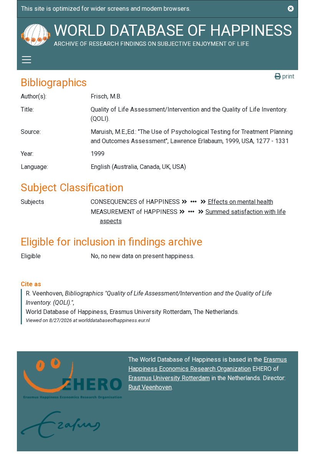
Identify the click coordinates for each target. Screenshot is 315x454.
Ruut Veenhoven (150, 387)
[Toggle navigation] (26, 59)
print (287, 76)
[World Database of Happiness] (35, 33)
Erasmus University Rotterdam (169, 378)
